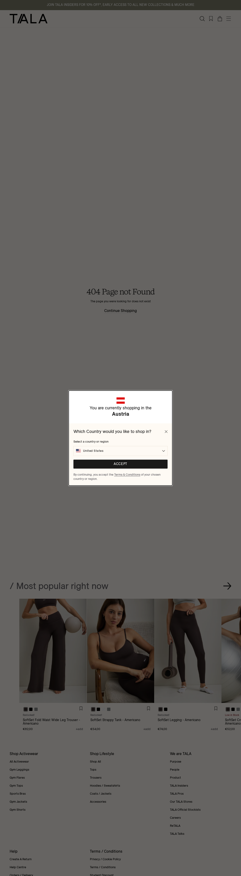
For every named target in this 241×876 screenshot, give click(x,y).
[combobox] (120, 451)
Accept (120, 464)
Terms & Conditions (127, 474)
